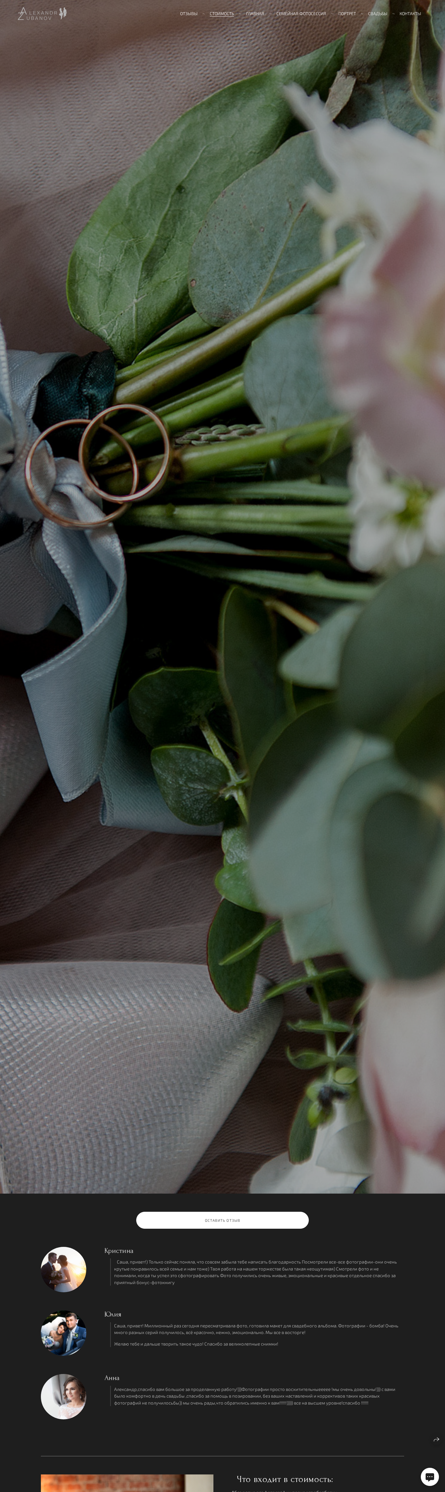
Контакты (410, 13)
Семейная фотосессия (301, 13)
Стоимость (222, 13)
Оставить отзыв (222, 1220)
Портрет (347, 13)
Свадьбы (377, 13)
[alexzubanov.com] (42, 13)
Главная (255, 13)
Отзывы (189, 13)
